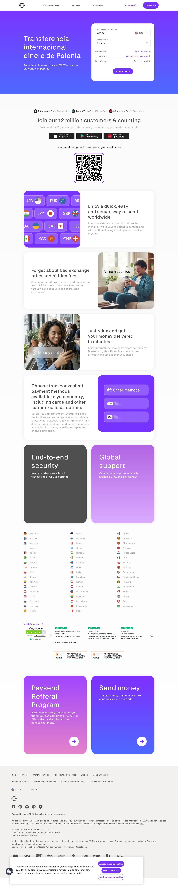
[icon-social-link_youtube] (27, 807)
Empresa (76, 5)
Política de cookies (20, 781)
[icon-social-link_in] (20, 807)
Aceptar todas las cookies (111, 864)
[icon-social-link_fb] (13, 807)
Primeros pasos (123, 71)
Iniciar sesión (131, 5)
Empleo (84, 775)
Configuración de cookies (111, 877)
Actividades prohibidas (102, 781)
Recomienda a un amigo (65, 775)
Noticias (24, 775)
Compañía (98, 5)
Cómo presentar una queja (73, 781)
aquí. (109, 821)
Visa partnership (100, 775)
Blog (14, 775)
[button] (9, 871)
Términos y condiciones (45, 781)
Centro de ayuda (41, 775)
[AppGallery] (116, 136)
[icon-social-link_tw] (41, 807)
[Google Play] (89, 136)
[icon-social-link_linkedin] (34, 807)
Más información (31, 624)
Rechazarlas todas (111, 870)
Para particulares (51, 5)
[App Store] (61, 136)
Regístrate (151, 5)
